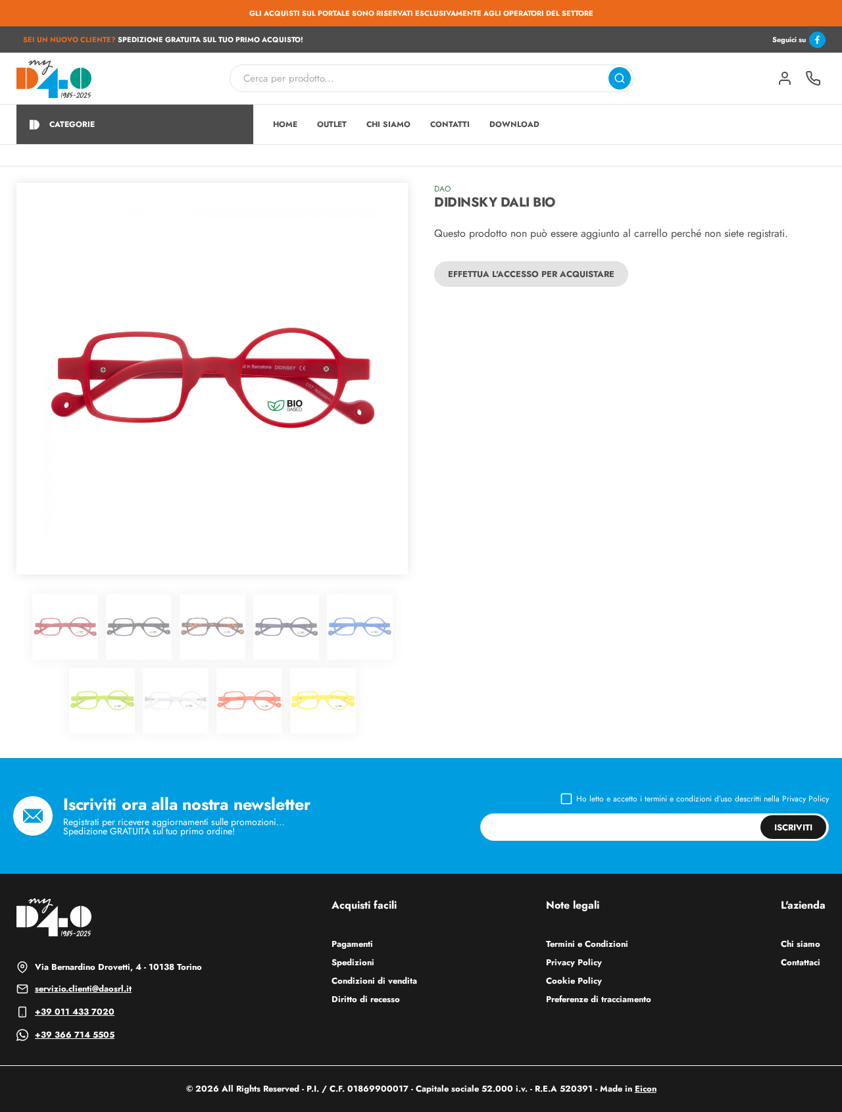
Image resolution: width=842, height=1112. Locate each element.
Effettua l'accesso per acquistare (531, 274)
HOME (285, 124)
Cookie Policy (574, 980)
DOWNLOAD (514, 124)
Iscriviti (793, 827)
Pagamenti (352, 944)
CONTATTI (450, 124)
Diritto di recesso (366, 999)
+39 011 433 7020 (74, 1011)
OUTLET (332, 124)
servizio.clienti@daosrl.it (83, 988)
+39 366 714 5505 (74, 1034)
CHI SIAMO (388, 124)
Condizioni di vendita (374, 980)
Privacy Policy (805, 799)
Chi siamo (800, 944)
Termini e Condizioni (587, 944)
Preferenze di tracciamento (598, 999)
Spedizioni (353, 962)
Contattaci (800, 962)
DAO (442, 189)
